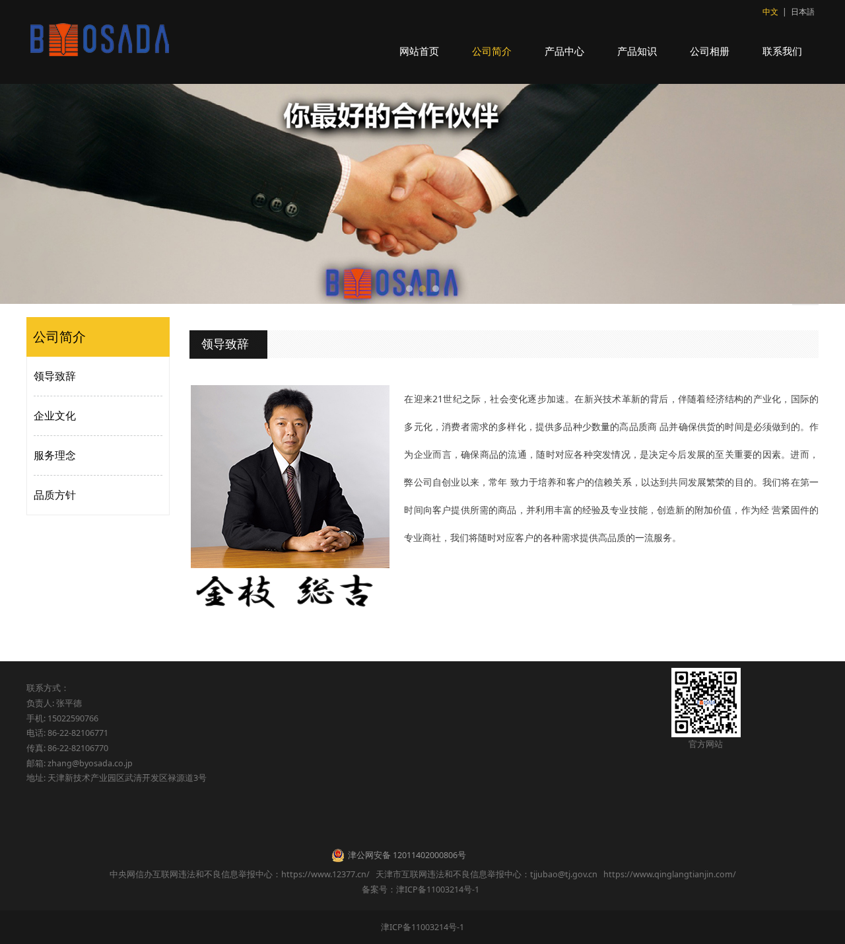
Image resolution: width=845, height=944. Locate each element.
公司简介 (492, 50)
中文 (770, 11)
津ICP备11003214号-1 (422, 927)
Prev (54, 194)
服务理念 (55, 455)
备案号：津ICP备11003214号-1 (422, 889)
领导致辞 (55, 376)
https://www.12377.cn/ (325, 874)
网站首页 (419, 50)
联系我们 (782, 50)
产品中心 (564, 50)
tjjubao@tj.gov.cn (563, 874)
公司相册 (709, 50)
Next (791, 194)
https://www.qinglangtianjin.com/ (669, 874)
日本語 (803, 11)
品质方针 (55, 495)
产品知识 (637, 50)
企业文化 (55, 415)
